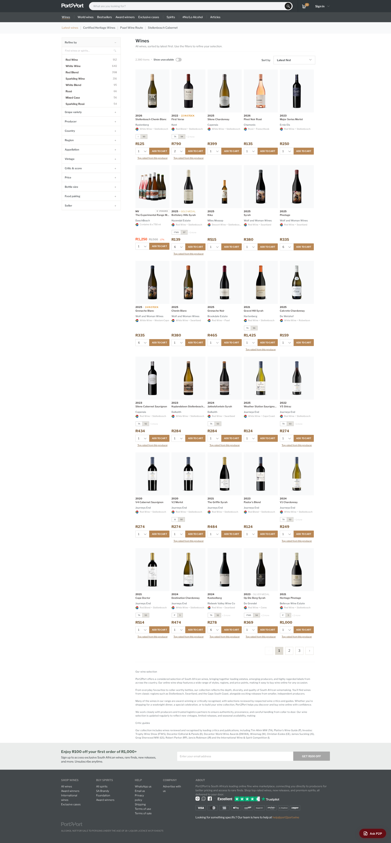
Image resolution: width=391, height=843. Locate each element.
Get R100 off (311, 756)
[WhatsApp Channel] (204, 798)
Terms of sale (143, 813)
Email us (140, 790)
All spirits (102, 786)
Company (170, 780)
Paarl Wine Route (131, 27)
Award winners (70, 790)
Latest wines (70, 27)
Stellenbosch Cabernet (163, 27)
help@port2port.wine (285, 817)
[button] (311, 60)
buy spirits (104, 780)
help (138, 780)
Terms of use (143, 808)
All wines (66, 786)
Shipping (140, 804)
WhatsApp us (143, 786)
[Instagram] (198, 798)
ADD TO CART (159, 151)
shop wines (70, 780)
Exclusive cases (71, 804)
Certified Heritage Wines (99, 27)
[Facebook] (210, 798)
